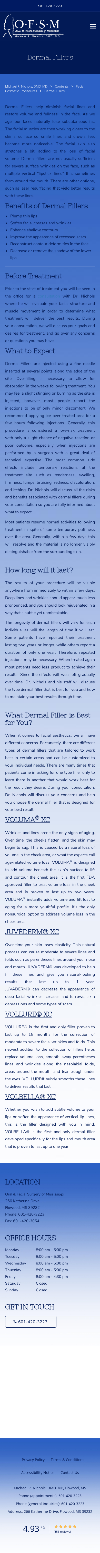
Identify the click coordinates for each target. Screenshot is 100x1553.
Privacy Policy (33, 1459)
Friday (36, 1276)
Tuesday (36, 1256)
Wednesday (36, 1263)
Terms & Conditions (67, 1459)
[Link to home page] (43, 26)
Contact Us (70, 1472)
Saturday (26, 1283)
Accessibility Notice (37, 1472)
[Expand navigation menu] (93, 26)
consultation (49, 296)
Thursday (36, 1269)
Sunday (26, 1290)
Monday (36, 1249)
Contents (62, 86)
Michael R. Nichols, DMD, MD (26, 86)
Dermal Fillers (54, 91)
